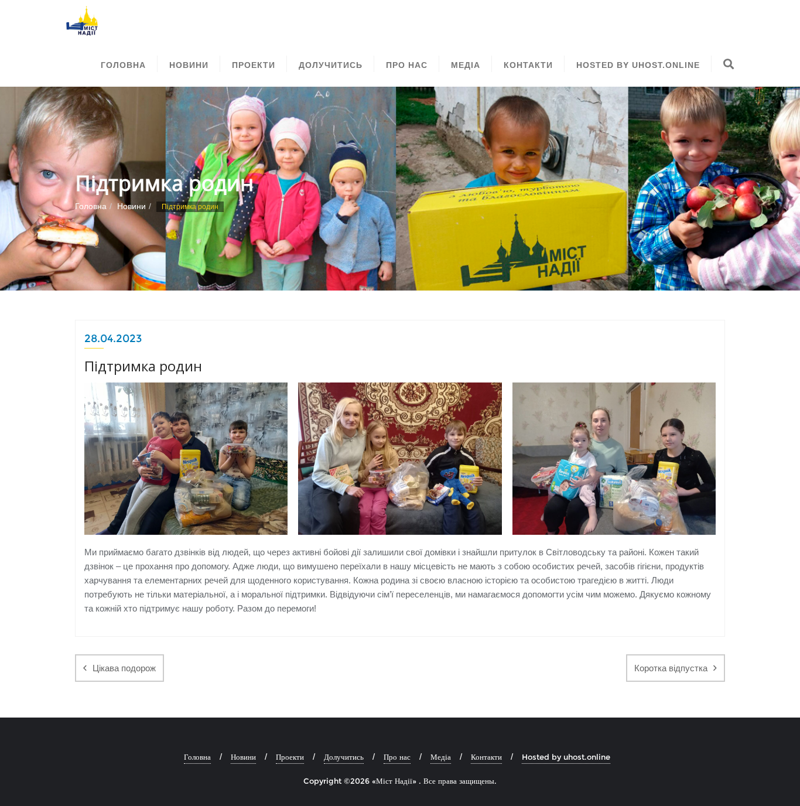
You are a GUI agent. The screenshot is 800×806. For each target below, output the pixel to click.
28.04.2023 (113, 338)
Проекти (290, 756)
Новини (131, 206)
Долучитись (344, 756)
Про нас (397, 756)
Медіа (440, 756)
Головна (91, 206)
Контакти (486, 756)
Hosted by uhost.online (566, 756)
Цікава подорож (124, 668)
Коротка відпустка (670, 668)
